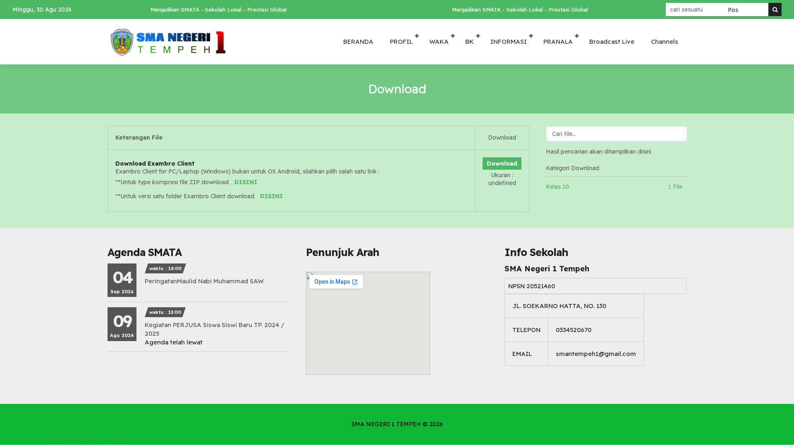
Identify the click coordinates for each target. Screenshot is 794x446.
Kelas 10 (557, 186)
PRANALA (558, 41)
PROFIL (401, 41)
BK (469, 41)
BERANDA (358, 41)
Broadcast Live (611, 41)
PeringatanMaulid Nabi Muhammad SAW (204, 281)
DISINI (245, 182)
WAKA (439, 41)
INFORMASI (508, 41)
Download (502, 163)
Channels (664, 41)
